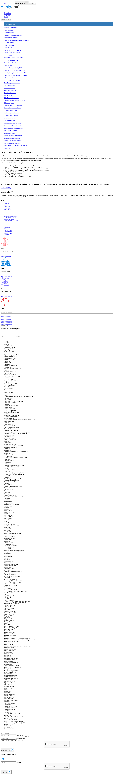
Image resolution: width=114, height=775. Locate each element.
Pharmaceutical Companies (11, 27)
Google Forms (8, 231)
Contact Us (7, 148)
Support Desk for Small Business (12, 140)
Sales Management (9, 103)
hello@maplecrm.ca (6, 316)
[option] (58, 341)
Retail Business (8, 47)
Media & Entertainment (10, 90)
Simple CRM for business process (13, 135)
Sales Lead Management (10, 130)
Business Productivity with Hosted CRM (15, 70)
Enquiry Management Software (12, 108)
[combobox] (57, 338)
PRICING (6, 12)
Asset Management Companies (12, 83)
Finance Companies (9, 45)
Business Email (20, 735)
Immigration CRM (9, 219)
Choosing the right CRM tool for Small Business (17, 73)
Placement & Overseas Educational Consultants (16, 40)
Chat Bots (6, 234)
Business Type (21, 738)
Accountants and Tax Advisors (12, 80)
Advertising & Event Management (13, 35)
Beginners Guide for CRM (11, 60)
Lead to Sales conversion (10, 118)
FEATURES (7, 14)
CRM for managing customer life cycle (14, 100)
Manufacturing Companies (11, 37)
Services (6, 205)
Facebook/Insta (8, 230)
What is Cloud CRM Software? (12, 143)
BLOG (6, 17)
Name (18, 336)
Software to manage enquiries (12, 138)
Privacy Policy (8, 208)
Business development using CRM (13, 67)
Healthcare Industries (9, 85)
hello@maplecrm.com (6, 276)
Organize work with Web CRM (12, 123)
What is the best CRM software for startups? (15, 145)
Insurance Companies (9, 88)
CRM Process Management (11, 98)
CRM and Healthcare (9, 78)
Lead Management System (11, 115)
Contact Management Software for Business (15, 75)
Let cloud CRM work (9, 120)
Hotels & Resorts (8, 30)
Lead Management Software (11, 113)
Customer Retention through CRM (13, 105)
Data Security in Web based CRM (13, 50)
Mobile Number (5, 733)
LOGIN (32, 4)
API (5, 228)
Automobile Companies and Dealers (13, 57)
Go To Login (4, 773)
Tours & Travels (8, 95)
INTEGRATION (8, 15)
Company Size (19, 740)
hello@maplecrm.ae (6, 256)
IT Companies (8, 55)
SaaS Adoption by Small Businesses (13, 128)
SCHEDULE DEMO (20, 4)
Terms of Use (7, 209)
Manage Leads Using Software (12, 52)
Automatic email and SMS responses (13, 62)
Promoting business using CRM (12, 125)
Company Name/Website (23, 737)
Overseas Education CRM (11, 220)
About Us (6, 203)
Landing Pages (8, 233)
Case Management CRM (10, 217)
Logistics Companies (9, 42)
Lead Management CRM (10, 110)
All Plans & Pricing (6, 188)
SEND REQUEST (5, 750)
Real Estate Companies (10, 93)
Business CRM (8, 65)
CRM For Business (10, 24)
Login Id (18, 762)
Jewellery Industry (9, 32)
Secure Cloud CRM (9, 133)
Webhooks (7, 227)
